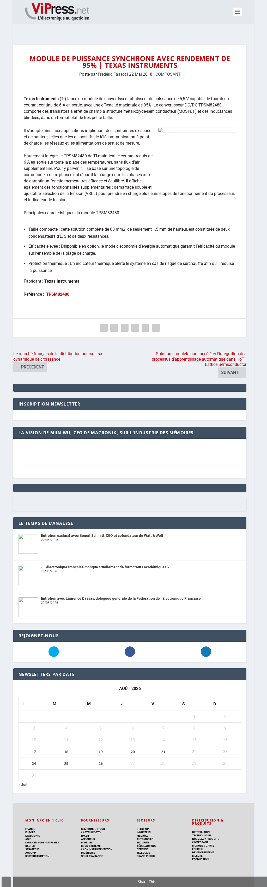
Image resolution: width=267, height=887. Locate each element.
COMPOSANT (168, 74)
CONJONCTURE (34, 842)
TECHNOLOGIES (201, 835)
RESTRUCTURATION (37, 856)
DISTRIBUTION (201, 832)
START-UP (143, 829)
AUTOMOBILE (145, 839)
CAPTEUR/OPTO (91, 832)
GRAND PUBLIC (146, 856)
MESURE (197, 855)
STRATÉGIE (32, 849)
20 (133, 752)
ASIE (28, 839)
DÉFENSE (142, 849)
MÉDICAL (142, 835)
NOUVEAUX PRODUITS (205, 838)
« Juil (23, 784)
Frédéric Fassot (112, 74)
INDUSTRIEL (144, 832)
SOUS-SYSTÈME (91, 845)
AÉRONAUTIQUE (146, 845)
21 (163, 752)
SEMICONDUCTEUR (93, 829)
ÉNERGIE (197, 849)
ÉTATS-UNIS (32, 835)
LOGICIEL (86, 842)
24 (34, 763)
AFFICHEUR (88, 839)
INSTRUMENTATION (100, 849)
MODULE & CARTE (203, 845)
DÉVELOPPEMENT (203, 852)
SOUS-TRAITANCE (92, 856)
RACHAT (30, 845)
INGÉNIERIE (88, 852)
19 (101, 752)
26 (101, 763)
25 (66, 763)
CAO (84, 849)
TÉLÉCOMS (143, 852)
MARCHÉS (52, 842)
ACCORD (30, 852)
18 (66, 752)
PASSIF (85, 835)
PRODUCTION (200, 859)
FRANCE (30, 829)
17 (34, 752)
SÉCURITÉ (143, 842)
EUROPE (30, 832)
